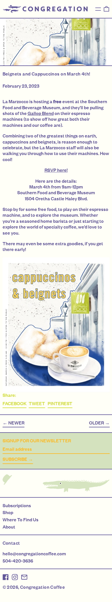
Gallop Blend (41, 113)
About (9, 527)
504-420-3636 (18, 561)
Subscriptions (17, 505)
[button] (106, 8)
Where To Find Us (20, 519)
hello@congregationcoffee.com (34, 553)
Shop (8, 512)
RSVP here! (56, 170)
